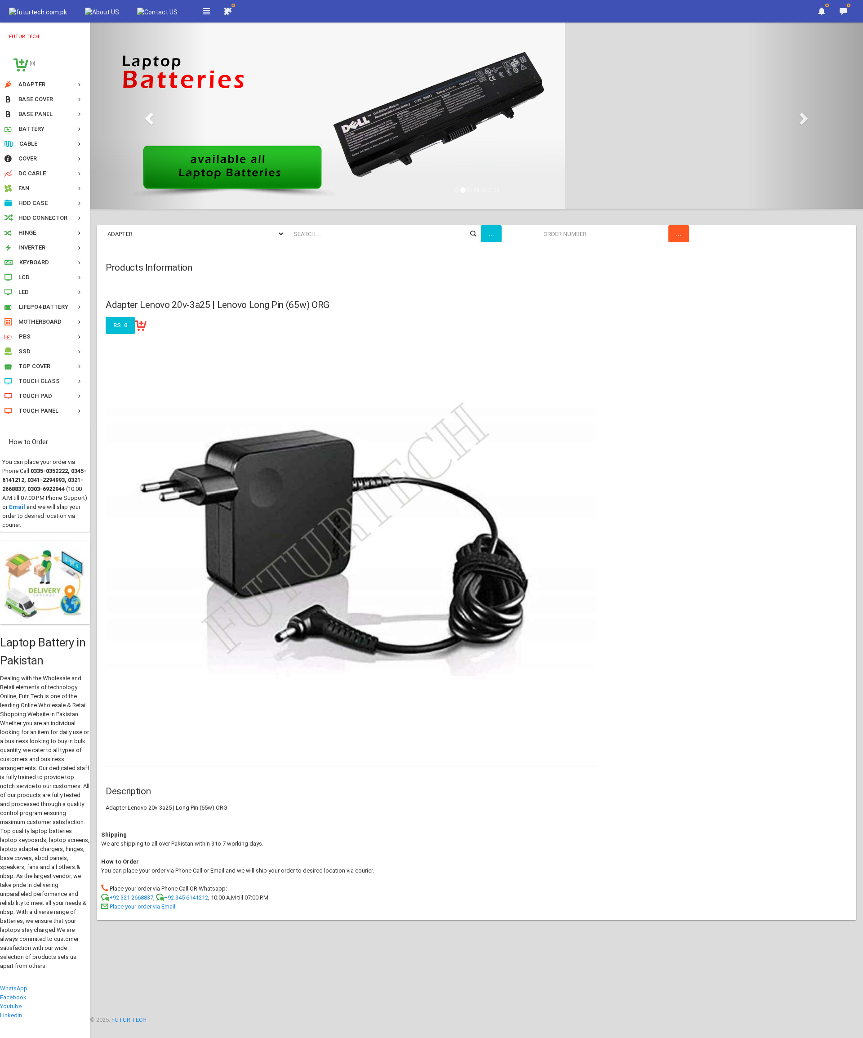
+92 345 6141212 (186, 897)
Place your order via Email (142, 906)
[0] (31, 64)
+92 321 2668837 (131, 897)
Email (17, 506)
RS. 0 (120, 325)
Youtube (11, 1006)
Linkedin (11, 1015)
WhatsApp (13, 988)
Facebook (13, 997)
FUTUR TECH (129, 1019)
